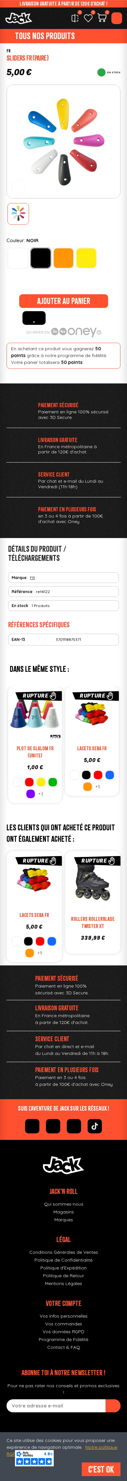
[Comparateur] (75, 18)
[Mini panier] (101, 18)
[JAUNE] (86, 258)
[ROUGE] (29, 782)
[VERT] (53, 782)
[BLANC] (17, 258)
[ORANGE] (63, 258)
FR (8, 50)
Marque (19, 577)
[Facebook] (32, 1126)
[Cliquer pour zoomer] (18, 186)
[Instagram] (53, 1126)
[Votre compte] (116, 18)
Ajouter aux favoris (34, 318)
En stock (20, 605)
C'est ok (101, 1469)
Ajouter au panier (63, 301)
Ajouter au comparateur (16, 715)
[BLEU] (110, 775)
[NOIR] (40, 258)
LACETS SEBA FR (92, 748)
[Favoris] (88, 18)
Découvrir (42, 728)
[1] (113, 1405)
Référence (22, 591)
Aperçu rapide (55, 715)
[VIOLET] (30, 794)
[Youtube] (74, 1126)
